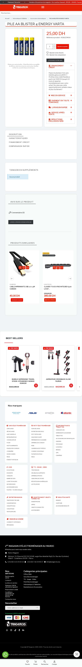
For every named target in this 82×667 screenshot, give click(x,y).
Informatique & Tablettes (32, 584)
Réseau (58, 450)
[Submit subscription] (37, 607)
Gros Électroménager (31, 577)
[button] (61, 7)
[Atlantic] (49, 413)
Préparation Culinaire (38, 440)
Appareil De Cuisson (37, 442)
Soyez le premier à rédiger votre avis (21, 222)
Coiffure (59, 503)
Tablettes (59, 435)
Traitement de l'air (13, 500)
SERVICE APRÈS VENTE (56, 113)
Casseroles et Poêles (38, 448)
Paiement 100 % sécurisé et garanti (11, 586)
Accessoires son (12, 487)
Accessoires (35, 510)
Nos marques (15, 405)
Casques (9, 476)
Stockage (59, 444)
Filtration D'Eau (36, 454)
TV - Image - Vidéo (30, 579)
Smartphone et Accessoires (33, 587)
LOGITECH (48, 284)
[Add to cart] (36, 385)
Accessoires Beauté (62, 506)
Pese (32, 445)
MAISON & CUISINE (16, 519)
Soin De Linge (35, 428)
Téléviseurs (35, 470)
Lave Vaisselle (11, 434)
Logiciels (59, 447)
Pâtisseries (10, 525)
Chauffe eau (11, 506)
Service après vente (9, 577)
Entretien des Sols (37, 431)
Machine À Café (36, 437)
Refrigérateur (11, 437)
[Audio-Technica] (66, 413)
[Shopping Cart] (76, 654)
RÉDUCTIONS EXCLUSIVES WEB (56, 120)
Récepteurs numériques (39, 481)
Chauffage (10, 509)
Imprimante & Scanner (63, 433)
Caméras (59, 455)
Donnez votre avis (56, 60)
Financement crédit (11, 589)
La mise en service (11, 583)
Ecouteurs (10, 470)
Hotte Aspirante (12, 445)
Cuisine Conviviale (37, 451)
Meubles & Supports (38, 473)
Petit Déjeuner (36, 434)
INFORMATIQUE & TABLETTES (63, 426)
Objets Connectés (37, 507)
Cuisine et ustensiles (13, 522)
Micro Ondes (11, 454)
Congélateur (11, 440)
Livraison (8, 580)
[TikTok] (15, 630)
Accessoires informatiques (65, 438)
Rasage (58, 500)
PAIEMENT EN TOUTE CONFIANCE (59, 101)
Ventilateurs (11, 511)
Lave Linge (10, 428)
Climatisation (11, 503)
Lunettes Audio (12, 481)
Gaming (58, 441)
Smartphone (35, 501)
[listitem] (23, 368)
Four (8, 442)
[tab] (61, 66)
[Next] (70, 279)
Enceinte (10, 473)
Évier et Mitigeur (12, 459)
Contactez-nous (10, 599)
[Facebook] (19, 630)
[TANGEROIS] (20, 7)
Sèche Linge (11, 431)
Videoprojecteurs (37, 478)
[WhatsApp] (7, 630)
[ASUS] (16, 413)
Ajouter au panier (62, 46)
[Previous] (12, 279)
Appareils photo (36, 476)
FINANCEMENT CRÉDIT (56, 66)
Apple (33, 504)
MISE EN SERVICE (58, 95)
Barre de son (11, 478)
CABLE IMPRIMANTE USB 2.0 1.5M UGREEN (22, 288)
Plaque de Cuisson (13, 448)
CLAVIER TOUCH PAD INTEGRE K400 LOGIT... (57, 288)
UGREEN (13, 284)
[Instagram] (11, 630)
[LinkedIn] (23, 630)
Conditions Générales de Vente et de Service (9, 594)
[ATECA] (32, 413)
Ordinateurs (60, 430)
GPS (57, 452)
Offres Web (28, 574)
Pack (8, 457)
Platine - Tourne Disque (14, 490)
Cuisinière (10, 451)
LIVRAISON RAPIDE (59, 107)
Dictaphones (11, 484)
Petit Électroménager (31, 582)
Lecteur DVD (35, 484)
